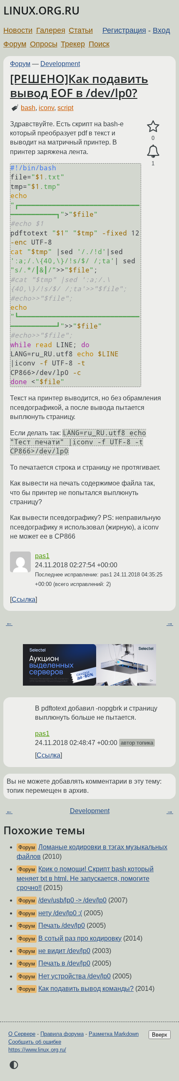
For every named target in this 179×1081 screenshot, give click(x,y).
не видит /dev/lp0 (64, 950)
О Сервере (21, 1034)
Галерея (50, 30)
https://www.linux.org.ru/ (37, 1050)
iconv (46, 107)
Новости (17, 30)
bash (28, 107)
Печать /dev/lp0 (61, 925)
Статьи (81, 30)
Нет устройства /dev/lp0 (74, 976)
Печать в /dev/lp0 (64, 963)
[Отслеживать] (153, 151)
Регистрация (124, 30)
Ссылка (23, 599)
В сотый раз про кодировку (80, 938)
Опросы (43, 44)
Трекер (73, 44)
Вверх (159, 1035)
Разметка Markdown (114, 1034)
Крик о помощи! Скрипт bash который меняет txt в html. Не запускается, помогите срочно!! (85, 878)
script (65, 107)
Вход (161, 30)
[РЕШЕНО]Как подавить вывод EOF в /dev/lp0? (79, 86)
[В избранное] (153, 126)
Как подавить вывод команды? (86, 988)
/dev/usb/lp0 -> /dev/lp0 (72, 900)
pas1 (42, 555)
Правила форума (62, 1034)
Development (60, 63)
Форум (14, 44)
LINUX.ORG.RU (41, 10)
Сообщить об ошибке (34, 1042)
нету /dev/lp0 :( (60, 913)
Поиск (99, 44)
